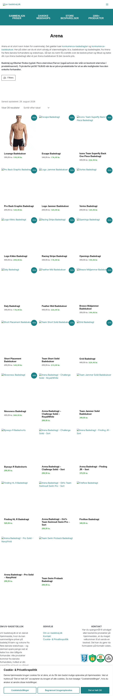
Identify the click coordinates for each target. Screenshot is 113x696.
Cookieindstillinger (20, 690)
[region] (56, 680)
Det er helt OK (95, 690)
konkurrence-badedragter (75, 46)
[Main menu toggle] (107, 4)
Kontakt (47, 636)
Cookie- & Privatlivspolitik (55, 639)
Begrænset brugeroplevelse (58, 690)
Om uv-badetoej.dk (52, 633)
